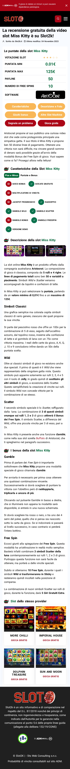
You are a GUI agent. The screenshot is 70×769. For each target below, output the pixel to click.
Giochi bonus (20, 114)
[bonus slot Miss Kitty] (35, 250)
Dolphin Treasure (19, 673)
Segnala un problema (20, 123)
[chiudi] (58, 18)
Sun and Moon (51, 671)
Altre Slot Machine (51, 114)
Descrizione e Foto (51, 106)
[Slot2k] (14, 18)
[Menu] (66, 19)
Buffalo (40, 438)
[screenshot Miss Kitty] (14, 250)
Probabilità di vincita (20, 761)
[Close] (65, 6)
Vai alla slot (18, 613)
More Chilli (19, 635)
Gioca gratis (51, 123)
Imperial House (51, 635)
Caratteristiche (20, 106)
